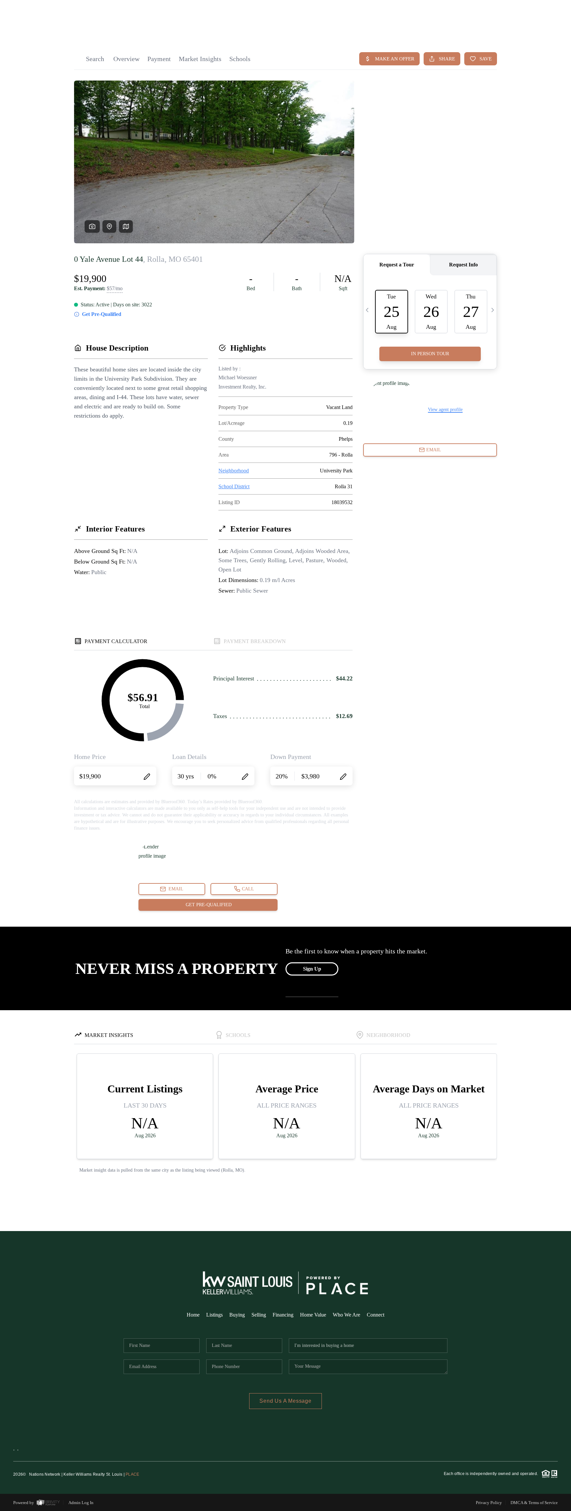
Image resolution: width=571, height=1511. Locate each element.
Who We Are (346, 1315)
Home (193, 1315)
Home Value (313, 1315)
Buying (237, 1315)
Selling (258, 1315)
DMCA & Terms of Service (534, 1502)
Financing (283, 1315)
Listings (214, 1315)
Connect (375, 1315)
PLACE (132, 1474)
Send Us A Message (285, 1401)
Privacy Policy (489, 1502)
